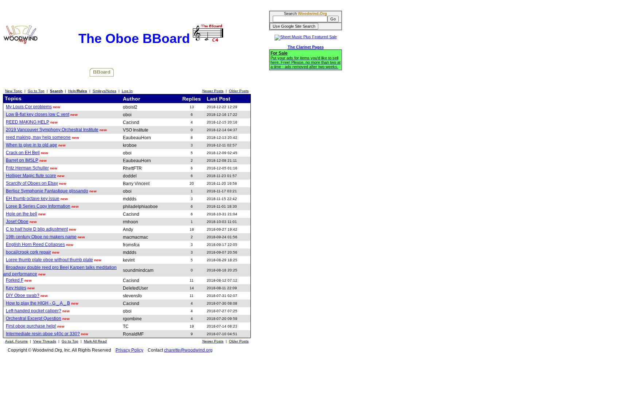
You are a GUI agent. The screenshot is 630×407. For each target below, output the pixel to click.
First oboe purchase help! (31, 326)
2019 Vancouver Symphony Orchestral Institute (52, 129)
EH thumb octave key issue (32, 198)
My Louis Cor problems (29, 106)
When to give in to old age (31, 145)
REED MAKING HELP (27, 122)
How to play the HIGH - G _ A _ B (38, 303)
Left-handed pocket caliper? (33, 310)
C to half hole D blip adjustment (37, 229)
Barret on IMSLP (22, 160)
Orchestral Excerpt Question (33, 318)
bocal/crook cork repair (28, 252)
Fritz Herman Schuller (27, 168)
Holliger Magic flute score (31, 175)
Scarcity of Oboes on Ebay (32, 183)
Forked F (14, 280)
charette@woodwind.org (188, 350)
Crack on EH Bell (23, 152)
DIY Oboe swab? (22, 295)
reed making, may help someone (38, 137)
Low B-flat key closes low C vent (37, 114)
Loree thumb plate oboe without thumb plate (49, 259)
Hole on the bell (21, 213)
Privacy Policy (129, 350)
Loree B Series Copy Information (38, 206)
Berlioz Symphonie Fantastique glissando (47, 190)
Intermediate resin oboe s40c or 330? (43, 333)
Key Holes (16, 287)
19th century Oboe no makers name (41, 236)
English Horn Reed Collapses (35, 244)
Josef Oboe (17, 221)
